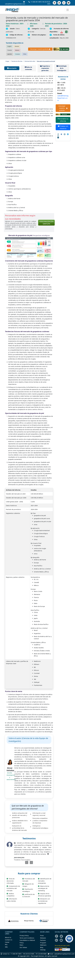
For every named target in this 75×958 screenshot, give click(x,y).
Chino (24, 54)
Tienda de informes (16, 61)
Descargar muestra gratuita (39, 49)
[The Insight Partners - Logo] (13, 9)
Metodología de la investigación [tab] (62, 68)
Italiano (17, 50)
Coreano (17, 54)
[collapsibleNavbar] (67, 10)
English (9, 46)
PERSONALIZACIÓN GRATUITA (46, 222)
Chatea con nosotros (63, 127)
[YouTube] (68, 3)
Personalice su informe (63, 120)
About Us (8, 937)
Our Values (23, 947)
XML (6, 947)
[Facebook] (54, 3)
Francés (10, 50)
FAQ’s (21, 945)
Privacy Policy (24, 935)
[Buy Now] (61, 49)
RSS (6, 944)
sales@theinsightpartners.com (62, 98)
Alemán (17, 46)
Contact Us (8, 940)
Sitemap (43, 950)
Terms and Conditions (27, 938)
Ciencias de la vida (29, 61)
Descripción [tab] (12, 68)
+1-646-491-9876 (36, 2)
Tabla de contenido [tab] (28, 68)
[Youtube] (61, 941)
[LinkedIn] (64, 3)
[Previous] (24, 862)
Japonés (10, 54)
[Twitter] (59, 3)
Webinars (43, 945)
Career (7, 942)
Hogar (7, 61)
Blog (41, 947)
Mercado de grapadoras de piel (46, 61)
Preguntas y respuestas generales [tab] (45, 68)
